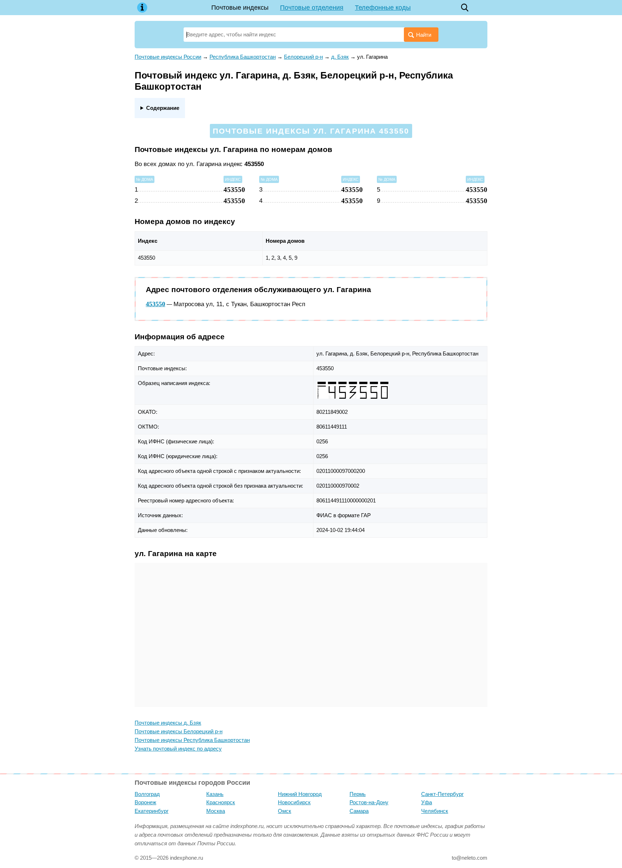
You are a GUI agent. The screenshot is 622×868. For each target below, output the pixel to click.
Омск (284, 811)
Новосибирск (294, 802)
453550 (155, 304)
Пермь (358, 794)
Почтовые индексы (240, 7)
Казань (215, 794)
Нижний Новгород (300, 794)
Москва (215, 811)
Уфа (426, 802)
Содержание (162, 108)
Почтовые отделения (311, 7)
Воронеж (145, 802)
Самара (359, 811)
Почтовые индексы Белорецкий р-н (178, 731)
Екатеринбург (151, 811)
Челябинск (434, 811)
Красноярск (220, 802)
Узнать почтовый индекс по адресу (178, 749)
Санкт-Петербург (442, 794)
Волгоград (147, 794)
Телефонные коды (383, 7)
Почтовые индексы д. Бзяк (168, 723)
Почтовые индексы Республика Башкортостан (192, 740)
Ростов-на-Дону (369, 802)
